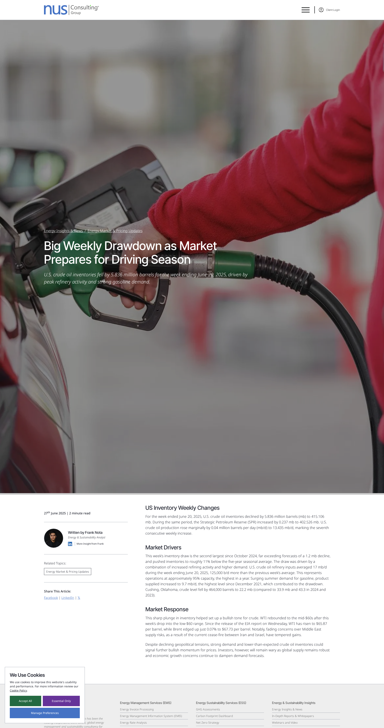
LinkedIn (67, 597)
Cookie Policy (18, 690)
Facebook (51, 597)
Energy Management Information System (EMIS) (151, 716)
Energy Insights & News (63, 230)
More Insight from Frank (90, 544)
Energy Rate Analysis (133, 722)
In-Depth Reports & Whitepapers (293, 716)
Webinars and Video (285, 722)
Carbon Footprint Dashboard (214, 716)
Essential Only (61, 701)
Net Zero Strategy (207, 722)
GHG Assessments (208, 709)
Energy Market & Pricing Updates (115, 230)
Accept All (25, 701)
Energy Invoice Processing (137, 709)
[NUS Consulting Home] (71, 10)
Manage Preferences (45, 713)
